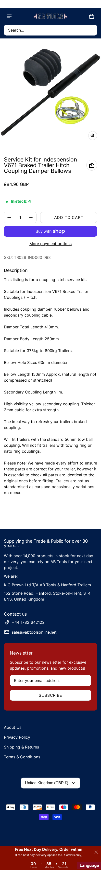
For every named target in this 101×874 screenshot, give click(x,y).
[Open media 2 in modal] (50, 93)
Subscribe (50, 695)
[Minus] (9, 217)
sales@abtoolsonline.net (34, 632)
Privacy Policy (17, 737)
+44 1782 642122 (28, 622)
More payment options (50, 243)
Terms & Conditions (22, 756)
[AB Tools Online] (50, 16)
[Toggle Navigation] (9, 16)
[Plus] (30, 217)
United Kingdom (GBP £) (46, 783)
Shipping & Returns (21, 747)
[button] (50, 30)
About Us (12, 727)
